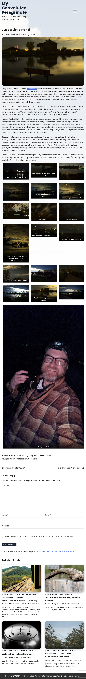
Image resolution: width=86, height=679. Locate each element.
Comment (7, 485)
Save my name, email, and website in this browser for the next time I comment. (40, 536)
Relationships (40, 455)
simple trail (32, 88)
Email (48, 515)
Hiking (55, 594)
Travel (20, 597)
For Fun (20, 594)
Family (12, 594)
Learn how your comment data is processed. (55, 551)
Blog (13, 455)
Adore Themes (74, 676)
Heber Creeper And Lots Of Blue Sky (19, 600)
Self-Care (32, 459)
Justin (32, 34)
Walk (49, 455)
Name (5, 515)
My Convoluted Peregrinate (14, 7)
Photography (27, 455)
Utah (31, 651)
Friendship (31, 594)
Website (5, 526)
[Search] (81, 11)
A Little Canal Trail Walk (57, 656)
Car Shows (13, 651)
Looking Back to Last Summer (17, 654)
